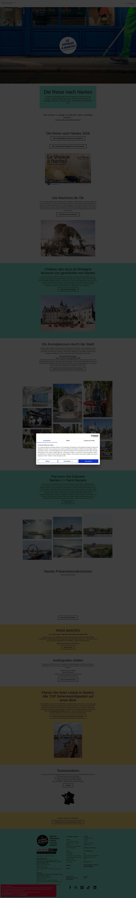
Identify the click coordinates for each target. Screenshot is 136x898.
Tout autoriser (88, 461)
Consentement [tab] (46, 440)
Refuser (48, 461)
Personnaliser (67, 461)
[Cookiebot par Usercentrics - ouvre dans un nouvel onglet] (92, 436)
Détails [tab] (68, 440)
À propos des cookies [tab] (89, 440)
